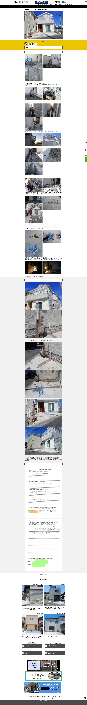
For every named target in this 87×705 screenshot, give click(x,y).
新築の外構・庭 (51, 653)
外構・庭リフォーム (29, 645)
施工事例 (45, 4)
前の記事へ (41, 574)
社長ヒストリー (39, 696)
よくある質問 (66, 4)
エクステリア (27, 653)
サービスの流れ (50, 4)
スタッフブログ (58, 696)
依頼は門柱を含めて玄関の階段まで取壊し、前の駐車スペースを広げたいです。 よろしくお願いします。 (32, 609)
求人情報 (70, 4)
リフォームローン (52, 696)
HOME (27, 696)
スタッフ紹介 (44, 696)
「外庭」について (40, 4)
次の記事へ (45, 574)
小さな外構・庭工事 (52, 645)
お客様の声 (60, 4)
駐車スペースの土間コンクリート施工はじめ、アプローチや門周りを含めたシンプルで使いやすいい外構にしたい (54, 608)
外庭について (34, 696)
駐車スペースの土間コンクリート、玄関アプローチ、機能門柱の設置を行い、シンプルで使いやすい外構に (32, 637)
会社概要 (56, 4)
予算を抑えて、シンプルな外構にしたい (54, 636)
